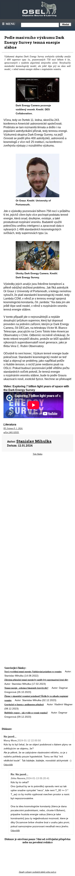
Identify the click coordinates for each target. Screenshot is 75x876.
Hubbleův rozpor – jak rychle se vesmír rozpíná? (26, 713)
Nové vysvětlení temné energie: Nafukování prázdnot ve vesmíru (33, 671)
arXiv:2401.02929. (11, 432)
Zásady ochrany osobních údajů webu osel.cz (37, 872)
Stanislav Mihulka (33, 441)
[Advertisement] (37, 488)
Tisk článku (37, 454)
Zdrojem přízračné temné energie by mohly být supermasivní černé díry (36, 680)
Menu (8, 24)
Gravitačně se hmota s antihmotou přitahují (24, 704)
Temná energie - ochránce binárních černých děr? (26, 688)
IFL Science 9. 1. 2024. (13, 428)
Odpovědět (8, 764)
